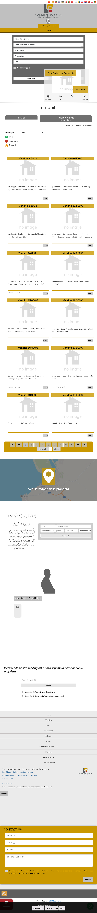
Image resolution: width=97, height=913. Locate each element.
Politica (48, 752)
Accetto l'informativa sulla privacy (40, 692)
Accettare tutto (38, 908)
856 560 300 (7, 778)
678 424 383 (7, 783)
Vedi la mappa (23, 68)
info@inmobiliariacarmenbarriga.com (17, 772)
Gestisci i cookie (52, 908)
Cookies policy (49, 762)
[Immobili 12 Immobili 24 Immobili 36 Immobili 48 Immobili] (44, 449)
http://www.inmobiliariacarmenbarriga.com (20, 775)
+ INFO (45, 198)
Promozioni (48, 731)
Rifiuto (62, 908)
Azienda (48, 736)
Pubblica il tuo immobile (65, 119)
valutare (66, 536)
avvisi (21, 117)
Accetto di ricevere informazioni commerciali (44, 696)
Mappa (4, 793)
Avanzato (31, 79)
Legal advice (48, 757)
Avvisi (48, 741)
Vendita (48, 720)
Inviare (48, 685)
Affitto (48, 725)
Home (48, 715)
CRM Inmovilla (55, 901)
